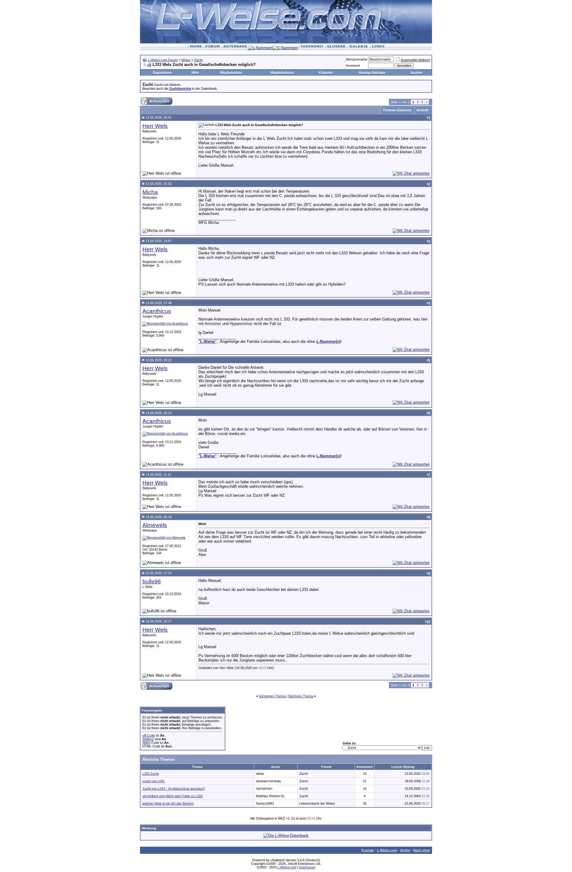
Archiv (405, 850)
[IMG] (146, 742)
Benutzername (356, 59)
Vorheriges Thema (272, 696)
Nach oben (421, 850)
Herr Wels (155, 126)
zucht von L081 (153, 781)
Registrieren (162, 72)
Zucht (198, 60)
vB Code (148, 735)
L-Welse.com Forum (163, 60)
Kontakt (367, 850)
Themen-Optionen (397, 110)
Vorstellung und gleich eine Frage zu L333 (172, 796)
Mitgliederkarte (282, 72)
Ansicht (422, 110)
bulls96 (151, 581)
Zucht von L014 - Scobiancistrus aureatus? (173, 788)
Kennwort (353, 65)
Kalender (326, 72)
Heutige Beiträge (372, 72)
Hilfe (195, 72)
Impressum (307, 867)
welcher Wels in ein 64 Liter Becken (168, 803)
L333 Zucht (150, 773)
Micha (150, 192)
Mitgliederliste (231, 72)
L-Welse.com (387, 850)
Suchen (416, 72)
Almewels (154, 525)
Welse (185, 60)
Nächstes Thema (300, 696)
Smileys (148, 739)
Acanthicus (156, 311)
